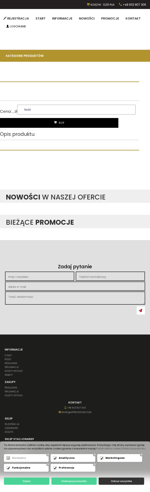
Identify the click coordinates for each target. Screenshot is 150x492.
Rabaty (9, 375)
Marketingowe (115, 458)
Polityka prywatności (133, 448)
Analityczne (67, 458)
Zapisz (27, 481)
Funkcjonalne (21, 467)
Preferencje (66, 467)
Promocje (110, 18)
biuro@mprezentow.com (76, 412)
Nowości (87, 18)
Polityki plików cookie (108, 448)
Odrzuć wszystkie (121, 481)
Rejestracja (17, 18)
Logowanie (17, 26)
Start (41, 18)
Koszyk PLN (102, 5)
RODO (8, 359)
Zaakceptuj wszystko (74, 481)
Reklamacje (12, 367)
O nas (8, 355)
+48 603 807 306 (134, 5)
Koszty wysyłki (14, 371)
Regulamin (11, 363)
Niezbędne (19, 458)
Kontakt (133, 18)
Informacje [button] (62, 18)
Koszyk (9, 432)
